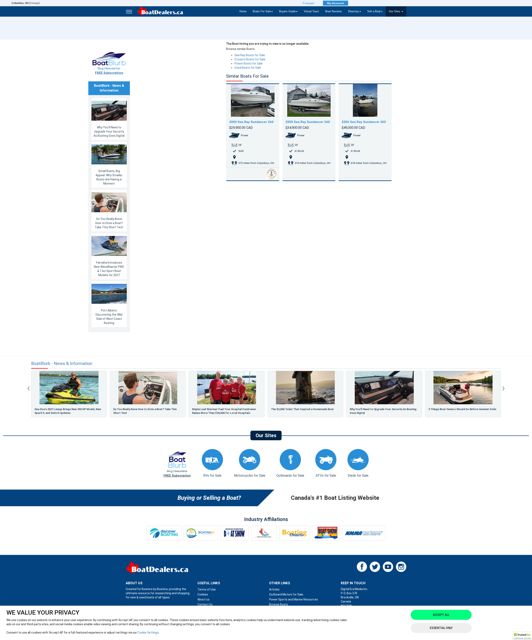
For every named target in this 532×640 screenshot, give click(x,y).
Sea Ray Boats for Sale (249, 55)
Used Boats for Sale (247, 67)
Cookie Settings (148, 632)
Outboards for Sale (290, 476)
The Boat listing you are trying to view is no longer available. (267, 43)
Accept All (441, 614)
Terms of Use (206, 589)
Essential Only (441, 628)
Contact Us (205, 604)
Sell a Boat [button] (374, 11)
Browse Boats (278, 604)
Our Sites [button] (395, 11)
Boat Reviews (333, 11)
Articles (274, 589)
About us (203, 599)
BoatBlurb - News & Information (61, 363)
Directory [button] (353, 11)
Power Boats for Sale (248, 63)
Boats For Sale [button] (262, 11)
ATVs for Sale (326, 476)
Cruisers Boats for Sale (249, 59)
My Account (335, 3)
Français (308, 3)
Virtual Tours (311, 11)
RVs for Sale (212, 476)
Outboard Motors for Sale (286, 594)
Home (242, 11)
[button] (522, 636)
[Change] (26, 3)
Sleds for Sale (358, 476)
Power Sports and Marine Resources (293, 599)
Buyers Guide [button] (287, 11)
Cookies (202, 594)
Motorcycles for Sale (249, 476)
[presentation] (28, 388)
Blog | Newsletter (109, 71)
